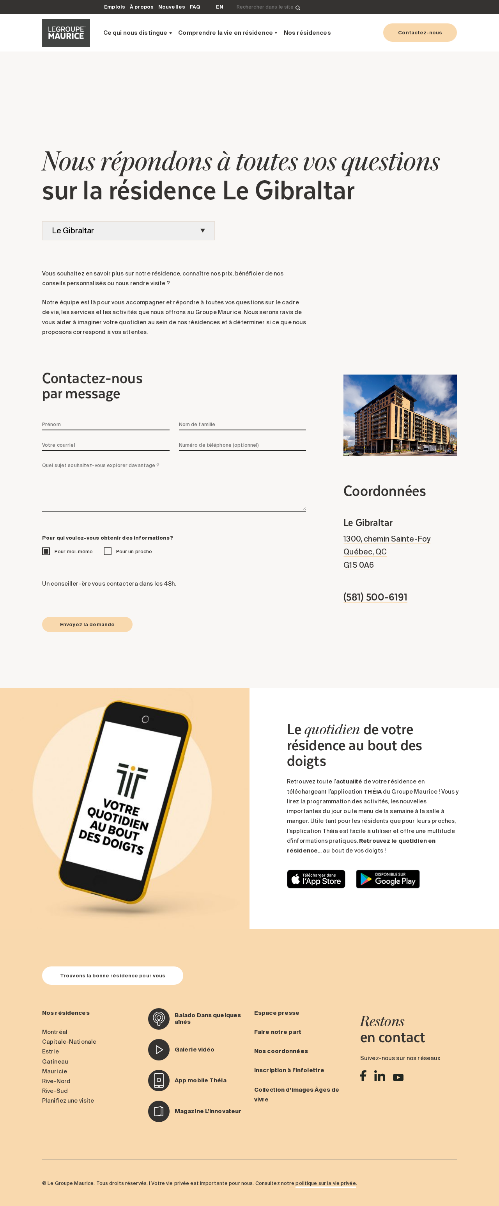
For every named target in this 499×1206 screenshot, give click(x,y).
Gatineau (55, 1062)
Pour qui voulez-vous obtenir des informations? (107, 537)
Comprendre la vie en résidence (225, 32)
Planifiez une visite (68, 1101)
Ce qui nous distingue (135, 32)
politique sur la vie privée (326, 1183)
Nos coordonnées (281, 1051)
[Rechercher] (298, 7)
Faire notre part (277, 1032)
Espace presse (277, 1013)
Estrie (50, 1051)
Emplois (114, 6)
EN (219, 6)
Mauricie (54, 1071)
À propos (142, 6)
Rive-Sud (55, 1091)
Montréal (54, 1032)
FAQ (195, 6)
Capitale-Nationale (69, 1042)
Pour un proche (134, 551)
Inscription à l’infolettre (289, 1070)
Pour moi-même (74, 551)
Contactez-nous (420, 32)
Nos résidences (307, 32)
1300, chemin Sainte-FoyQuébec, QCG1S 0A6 (386, 552)
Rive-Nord (56, 1081)
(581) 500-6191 (375, 596)
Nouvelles (171, 6)
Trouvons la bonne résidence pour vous (112, 975)
